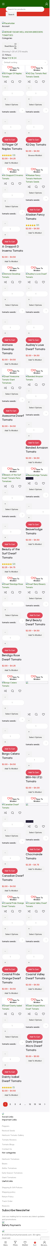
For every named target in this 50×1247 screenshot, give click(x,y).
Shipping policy (8, 1192)
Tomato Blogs (8, 1144)
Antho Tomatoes (9, 1168)
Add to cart (10, 140)
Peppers (5, 1126)
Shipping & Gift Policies (12, 1187)
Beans (4, 1164)
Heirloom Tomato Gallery (13, 1135)
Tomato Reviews (9, 1140)
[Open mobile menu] (3, 4)
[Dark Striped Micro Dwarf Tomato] (37, 1007)
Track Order (7, 1201)
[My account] (46, 4)
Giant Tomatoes (9, 1177)
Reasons (5, 1206)
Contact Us (7, 1149)
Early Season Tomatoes (12, 1173)
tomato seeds (32, 1027)
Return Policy (7, 1197)
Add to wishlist (35, 1061)
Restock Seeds (8, 1131)
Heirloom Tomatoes (10, 1159)
